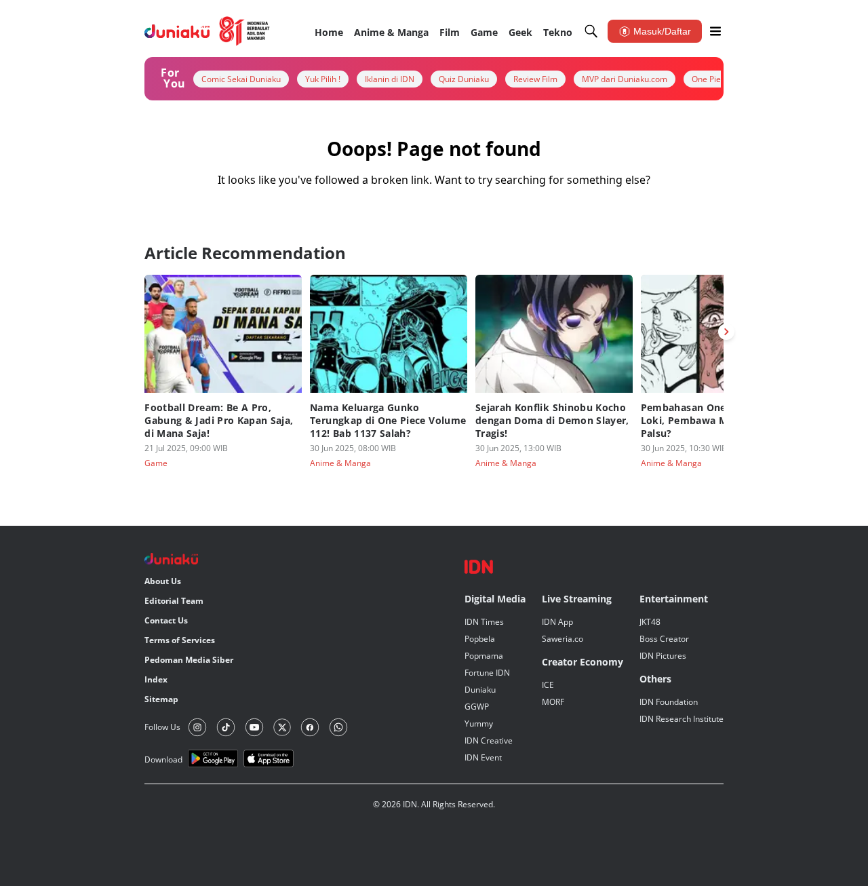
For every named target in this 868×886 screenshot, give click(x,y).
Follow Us (162, 727)
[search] (591, 31)
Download (163, 759)
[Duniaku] (207, 31)
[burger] (715, 31)
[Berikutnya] (726, 332)
